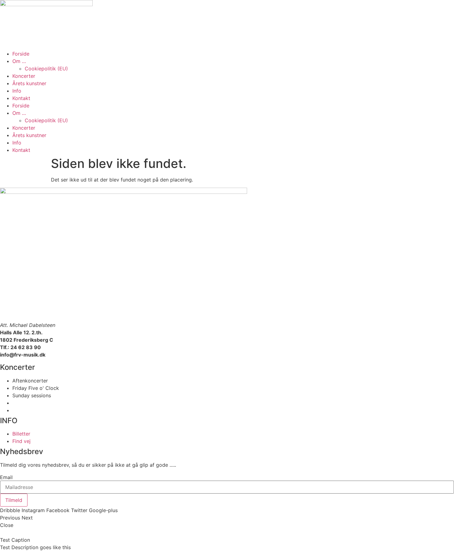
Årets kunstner (29, 83)
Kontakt (21, 98)
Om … (19, 61)
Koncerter (23, 76)
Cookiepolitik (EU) (46, 68)
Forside (20, 54)
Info (16, 91)
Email (6, 477)
